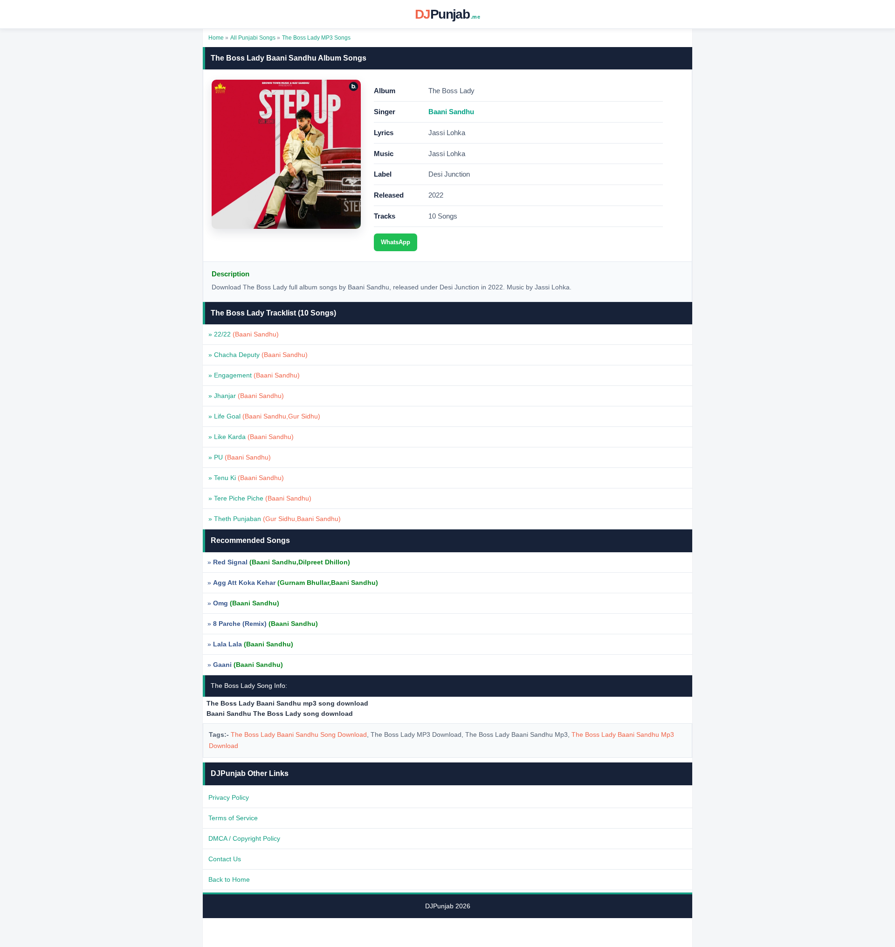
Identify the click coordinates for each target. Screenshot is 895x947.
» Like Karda (251, 436)
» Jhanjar (246, 395)
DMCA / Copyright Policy (244, 838)
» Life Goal (264, 416)
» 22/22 (243, 334)
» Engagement (254, 375)
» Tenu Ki (246, 477)
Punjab (447, 14)
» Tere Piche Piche (259, 498)
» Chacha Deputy (258, 354)
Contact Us (224, 859)
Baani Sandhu (451, 112)
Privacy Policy (228, 797)
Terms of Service (233, 818)
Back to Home (229, 879)
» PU (239, 457)
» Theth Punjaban (274, 518)
